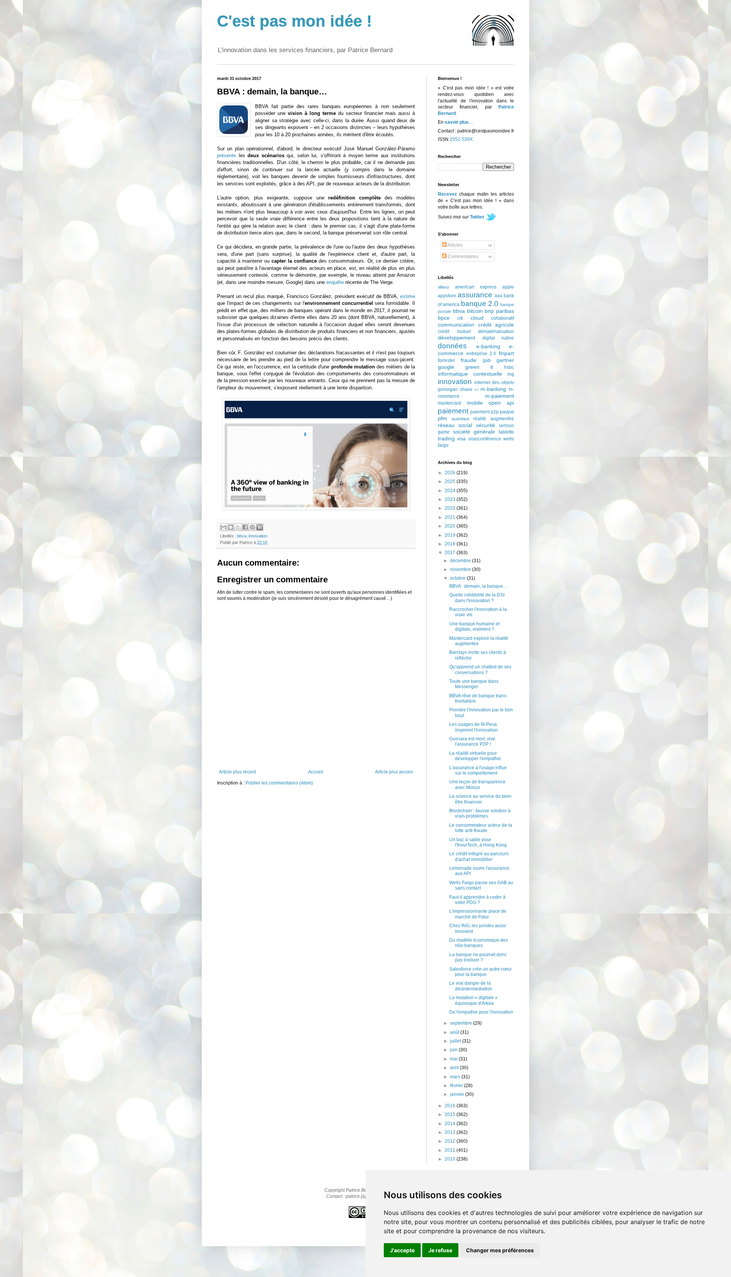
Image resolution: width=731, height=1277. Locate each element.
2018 (450, 544)
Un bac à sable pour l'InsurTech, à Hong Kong (478, 842)
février (457, 1085)
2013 (450, 1132)
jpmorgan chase (455, 389)
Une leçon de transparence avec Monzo (477, 784)
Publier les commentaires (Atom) (279, 783)
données (452, 346)
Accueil (315, 772)
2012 (450, 1141)
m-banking (493, 389)
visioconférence (484, 439)
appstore (447, 295)
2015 (450, 1114)
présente (226, 155)
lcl (476, 389)
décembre (461, 560)
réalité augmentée (493, 418)
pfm (442, 418)
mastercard (449, 403)
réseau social (455, 425)
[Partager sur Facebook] (245, 527)
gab (487, 360)
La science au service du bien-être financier (480, 799)
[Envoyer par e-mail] (223, 527)
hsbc (509, 367)
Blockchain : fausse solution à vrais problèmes (480, 813)
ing (511, 374)
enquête (335, 282)
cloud (477, 318)
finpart (506, 353)
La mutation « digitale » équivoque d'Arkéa (473, 1000)
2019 (450, 535)
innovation (258, 536)
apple (508, 287)
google (446, 367)
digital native (498, 338)
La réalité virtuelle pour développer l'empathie (475, 756)
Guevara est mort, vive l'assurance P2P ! (472, 741)
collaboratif (502, 318)
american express (475, 287)
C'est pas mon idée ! (294, 21)
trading (446, 438)
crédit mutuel (454, 331)
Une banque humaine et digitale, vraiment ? (474, 626)
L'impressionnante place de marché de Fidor (477, 914)
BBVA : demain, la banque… (478, 586)
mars (455, 1076)
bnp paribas (499, 311)
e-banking (488, 346)
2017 (450, 552)
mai (454, 1059)
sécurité (485, 425)
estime (407, 296)
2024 (450, 490)
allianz (443, 287)
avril (455, 1067)
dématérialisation (496, 331)
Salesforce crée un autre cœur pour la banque (480, 971)
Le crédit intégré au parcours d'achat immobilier (479, 856)
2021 (450, 517)
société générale (474, 432)
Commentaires (462, 256)
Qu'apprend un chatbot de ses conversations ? (480, 669)
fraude (468, 360)
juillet (456, 1041)
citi (460, 318)
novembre (461, 569)
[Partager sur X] (238, 527)
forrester (446, 360)
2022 (450, 508)
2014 (450, 1123)
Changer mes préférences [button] (500, 1250)
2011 (450, 1150)
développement (456, 338)
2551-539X (461, 139)
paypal (507, 412)
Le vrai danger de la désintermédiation (470, 985)
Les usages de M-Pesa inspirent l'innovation (473, 727)
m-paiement (499, 396)
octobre (458, 578)
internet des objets (494, 382)
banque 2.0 (479, 304)
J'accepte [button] (402, 1250)
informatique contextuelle (470, 374)
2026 (450, 472)
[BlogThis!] (231, 527)
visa (461, 439)
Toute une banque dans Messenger (473, 684)
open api (501, 403)
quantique (460, 418)
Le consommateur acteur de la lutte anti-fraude (480, 828)
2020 (450, 526)
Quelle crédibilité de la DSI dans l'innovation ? (476, 597)
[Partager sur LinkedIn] (259, 527)
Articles (455, 245)
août (455, 1032)
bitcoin (475, 311)
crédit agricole (496, 325)
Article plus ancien (394, 772)
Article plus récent (237, 772)
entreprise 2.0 (481, 353)
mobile (475, 403)
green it (479, 367)
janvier (457, 1094)
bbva (241, 536)
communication (456, 325)
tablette (506, 432)
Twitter (477, 217)
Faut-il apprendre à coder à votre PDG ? (477, 899)
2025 (450, 481)
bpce (444, 318)
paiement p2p (484, 412)
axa (498, 295)
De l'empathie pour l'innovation (481, 1012)
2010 (450, 1159)
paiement (453, 411)
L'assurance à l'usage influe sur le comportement (478, 770)
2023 (450, 499)
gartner (505, 360)
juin (454, 1049)
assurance (475, 295)
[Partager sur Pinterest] (252, 527)
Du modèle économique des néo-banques (478, 942)
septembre (461, 1023)
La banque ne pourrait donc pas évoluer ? (478, 957)
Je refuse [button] (440, 1250)
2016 (450, 1105)
